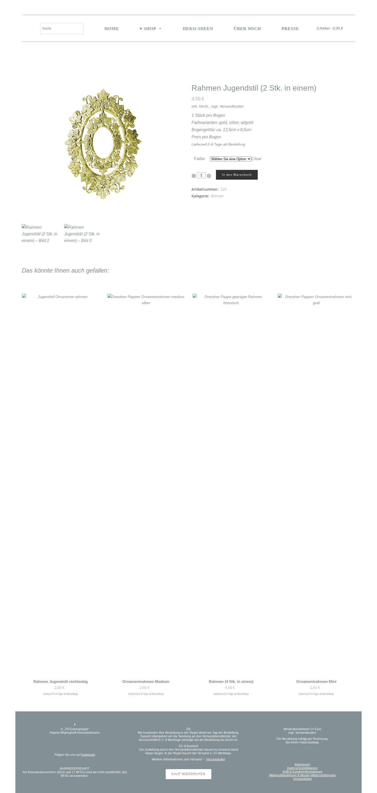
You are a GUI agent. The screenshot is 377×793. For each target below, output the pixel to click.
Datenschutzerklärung (302, 768)
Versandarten (215, 759)
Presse (290, 28)
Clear (256, 159)
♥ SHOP (148, 28)
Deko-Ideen (198, 28)
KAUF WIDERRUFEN (188, 774)
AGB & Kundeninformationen (302, 771)
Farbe (199, 159)
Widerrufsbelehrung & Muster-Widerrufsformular (302, 775)
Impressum (302, 764)
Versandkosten (232, 106)
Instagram (88, 755)
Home (111, 28)
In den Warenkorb (237, 174)
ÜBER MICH (247, 28)
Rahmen (217, 196)
